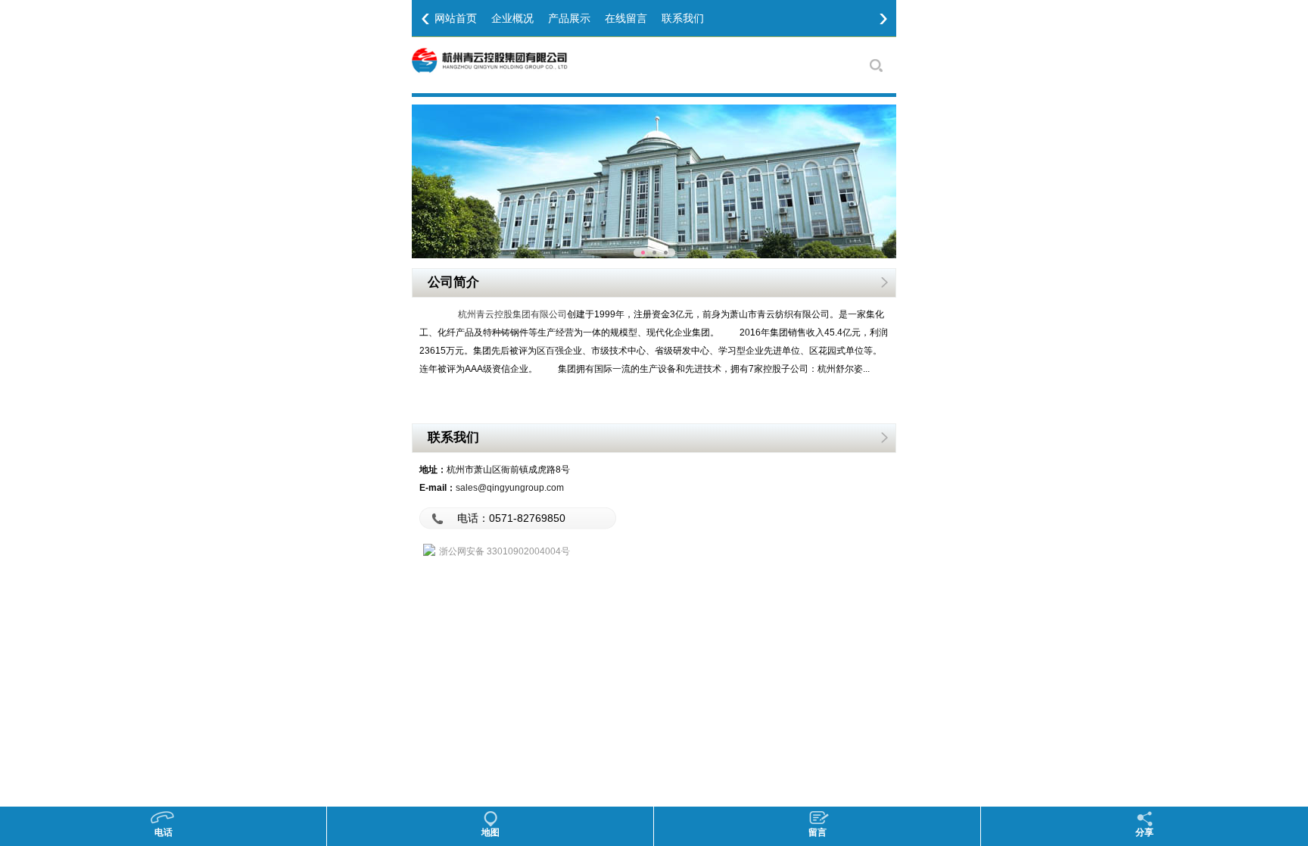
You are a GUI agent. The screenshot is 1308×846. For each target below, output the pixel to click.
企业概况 (512, 18)
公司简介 (453, 281)
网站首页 (455, 18)
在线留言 (626, 18)
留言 (817, 832)
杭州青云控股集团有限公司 (512, 314)
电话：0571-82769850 (511, 518)
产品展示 (569, 18)
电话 (163, 832)
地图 (490, 832)
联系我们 (683, 18)
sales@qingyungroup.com (510, 487)
